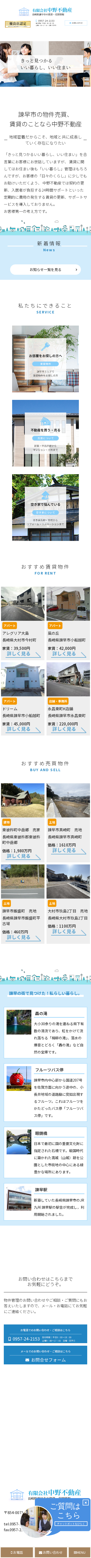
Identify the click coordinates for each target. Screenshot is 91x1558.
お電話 (17, 1552)
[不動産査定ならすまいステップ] (18, 26)
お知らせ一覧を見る (45, 269)
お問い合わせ (52, 1552)
